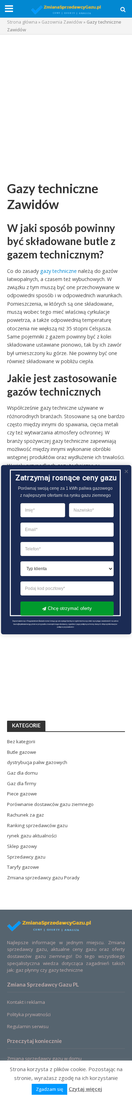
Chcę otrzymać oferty (70, 608)
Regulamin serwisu (28, 1026)
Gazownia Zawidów (62, 22)
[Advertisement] (66, 108)
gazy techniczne (58, 271)
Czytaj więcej (85, 1088)
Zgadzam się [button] (49, 1089)
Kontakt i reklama (26, 1002)
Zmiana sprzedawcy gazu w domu (44, 1058)
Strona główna (22, 22)
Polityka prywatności (29, 1014)
